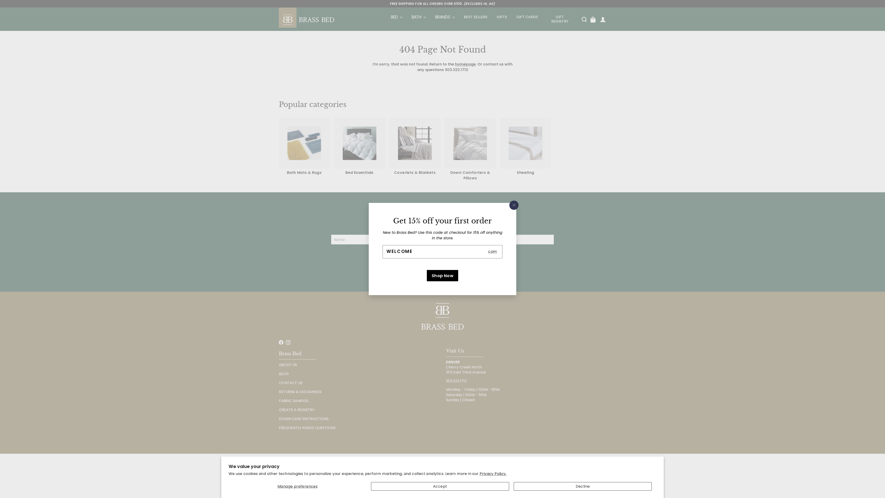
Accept (440, 486)
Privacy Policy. (493, 473)
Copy (492, 252)
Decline (583, 486)
